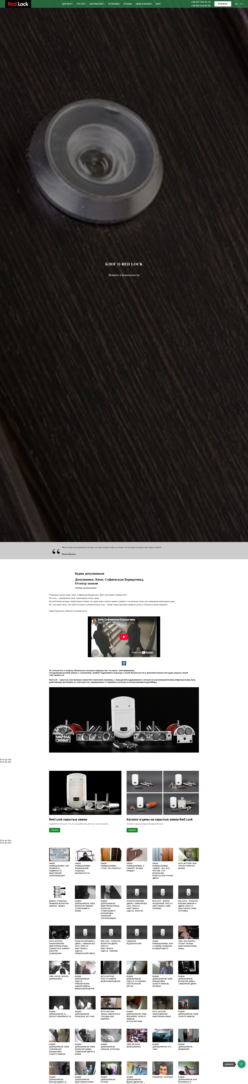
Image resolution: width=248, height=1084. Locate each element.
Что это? (81, 4)
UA (236, 4)
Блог (158, 4)
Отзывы (127, 4)
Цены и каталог (144, 4)
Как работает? (97, 4)
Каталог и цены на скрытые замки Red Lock (160, 819)
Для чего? (67, 4)
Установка (113, 4)
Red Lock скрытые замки (68, 819)
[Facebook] (124, 663)
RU (241, 4)
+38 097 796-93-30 (201, 2)
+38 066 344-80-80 (201, 5)
